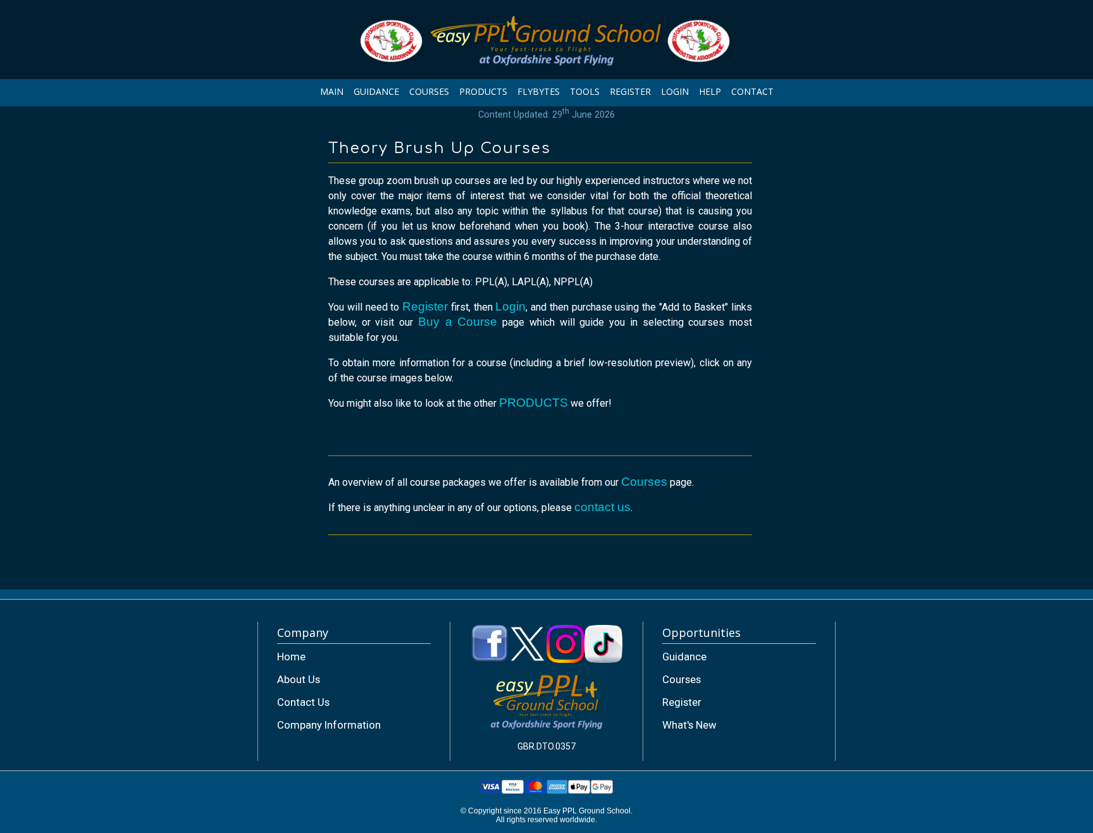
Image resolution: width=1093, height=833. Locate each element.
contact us (602, 507)
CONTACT (752, 91)
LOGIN (675, 91)
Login (510, 306)
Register (425, 306)
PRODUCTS (483, 91)
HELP (710, 91)
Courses (644, 481)
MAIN (331, 91)
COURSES (429, 91)
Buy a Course (457, 321)
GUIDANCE (376, 91)
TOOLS (585, 91)
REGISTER (630, 91)
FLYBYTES (538, 91)
